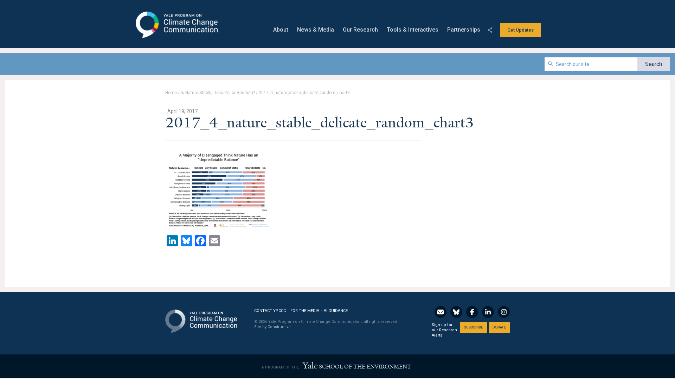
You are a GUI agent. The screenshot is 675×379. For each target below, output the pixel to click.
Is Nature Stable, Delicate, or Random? (218, 92)
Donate (499, 327)
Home (171, 92)
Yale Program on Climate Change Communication (176, 25)
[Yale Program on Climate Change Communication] (201, 316)
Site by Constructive (272, 327)
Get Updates (520, 30)
